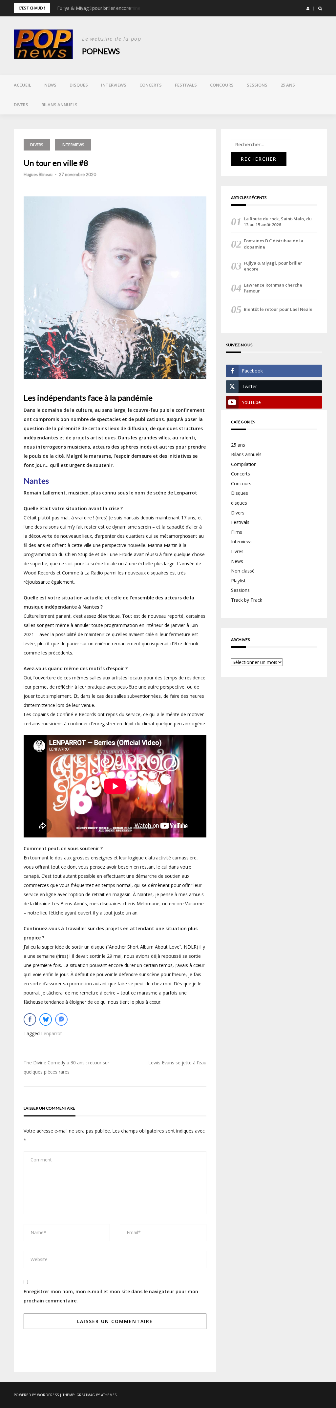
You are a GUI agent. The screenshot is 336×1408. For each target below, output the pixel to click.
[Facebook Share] (30, 1019)
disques (239, 503)
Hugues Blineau (38, 174)
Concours (222, 85)
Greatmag (85, 1395)
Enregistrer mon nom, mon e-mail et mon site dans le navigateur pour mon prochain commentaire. (111, 1296)
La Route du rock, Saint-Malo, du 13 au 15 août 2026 (278, 222)
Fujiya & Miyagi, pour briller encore (94, 8)
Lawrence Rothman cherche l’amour (273, 288)
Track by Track (246, 600)
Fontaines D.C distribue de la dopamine (273, 244)
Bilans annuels (59, 105)
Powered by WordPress (36, 1395)
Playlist (238, 580)
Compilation (244, 464)
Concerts (150, 85)
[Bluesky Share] (45, 1019)
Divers (21, 105)
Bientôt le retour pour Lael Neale (278, 309)
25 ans (288, 85)
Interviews (113, 85)
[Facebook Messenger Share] (61, 1019)
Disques (79, 85)
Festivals (186, 85)
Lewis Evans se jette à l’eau (177, 1062)
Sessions (257, 85)
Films (236, 532)
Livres (237, 551)
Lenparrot (51, 1033)
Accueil (22, 85)
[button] (308, 8)
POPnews (101, 51)
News (50, 85)
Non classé (243, 571)
